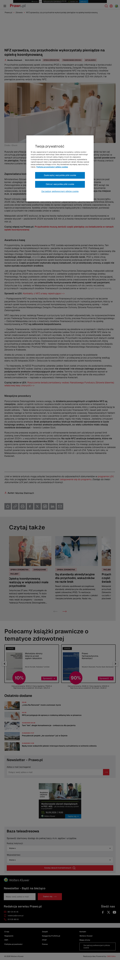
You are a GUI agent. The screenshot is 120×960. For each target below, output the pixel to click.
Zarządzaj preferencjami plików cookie (60, 191)
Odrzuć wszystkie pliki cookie (60, 184)
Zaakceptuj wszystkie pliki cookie (60, 175)
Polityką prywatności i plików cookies (52, 167)
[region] (60, 168)
